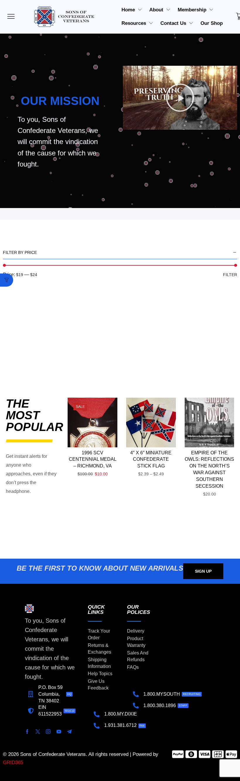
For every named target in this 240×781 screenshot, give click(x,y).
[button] (180, 97)
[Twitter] (37, 731)
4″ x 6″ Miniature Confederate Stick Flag (151, 459)
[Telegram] (69, 731)
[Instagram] (48, 731)
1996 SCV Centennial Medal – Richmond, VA (92, 459)
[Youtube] (58, 731)
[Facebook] (27, 731)
